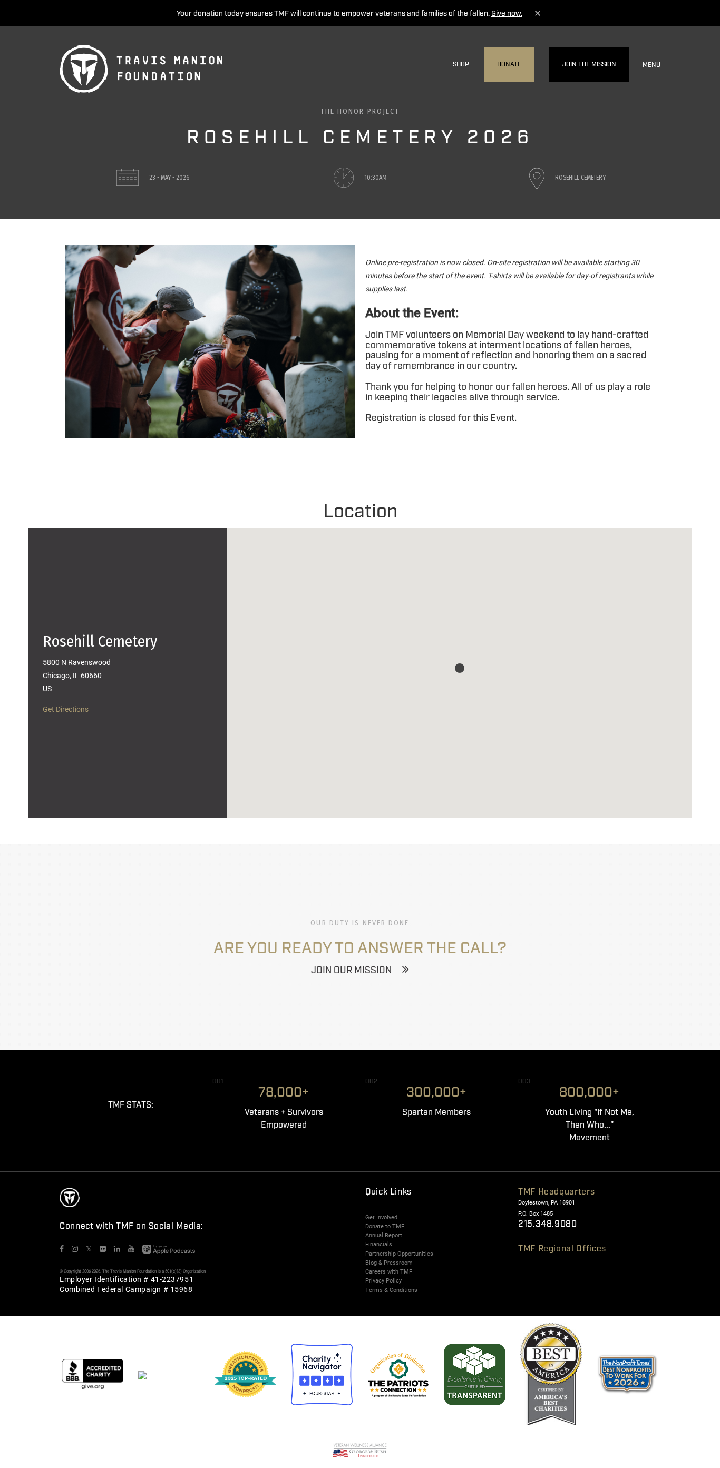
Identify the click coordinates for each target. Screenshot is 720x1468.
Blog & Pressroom (389, 1262)
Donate (509, 64)
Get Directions (66, 709)
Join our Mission (351, 970)
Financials (378, 1244)
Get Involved (381, 1217)
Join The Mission (589, 64)
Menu (651, 65)
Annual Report (383, 1235)
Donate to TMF (384, 1226)
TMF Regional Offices (562, 1249)
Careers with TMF (388, 1271)
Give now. (506, 13)
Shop (461, 64)
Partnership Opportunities (399, 1253)
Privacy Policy (383, 1280)
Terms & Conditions (391, 1290)
